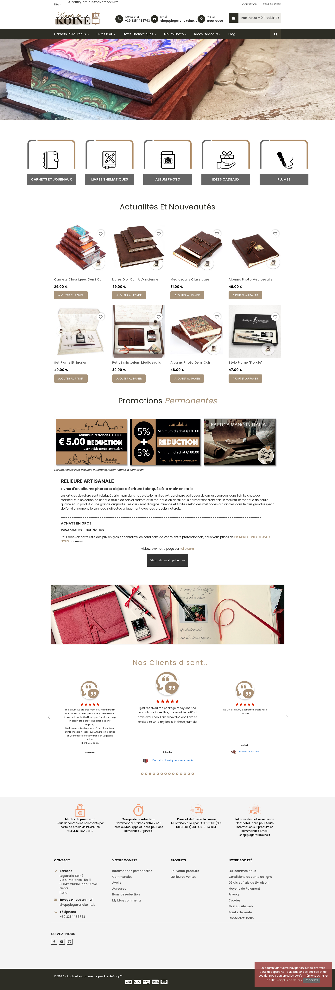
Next (286, 716)
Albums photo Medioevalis (250, 279)
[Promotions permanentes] (167, 614)
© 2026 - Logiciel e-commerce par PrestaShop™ (88, 976)
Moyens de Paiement (244, 889)
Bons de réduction (126, 894)
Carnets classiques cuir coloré (172, 760)
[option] (167, 79)
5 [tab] (158, 774)
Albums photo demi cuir (190, 362)
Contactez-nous (241, 918)
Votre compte (124, 860)
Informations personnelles (132, 871)
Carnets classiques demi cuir (79, 279)
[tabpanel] (167, 717)
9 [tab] (173, 774)
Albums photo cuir (249, 751)
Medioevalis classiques (190, 279)
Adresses (119, 889)
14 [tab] (193, 774)
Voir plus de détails (289, 980)
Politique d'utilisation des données (95, 2)
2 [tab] (146, 774)
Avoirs (117, 883)
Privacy (234, 894)
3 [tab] (150, 774)
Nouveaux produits (184, 871)
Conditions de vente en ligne (250, 877)
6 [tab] (162, 774)
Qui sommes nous (242, 871)
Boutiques (215, 21)
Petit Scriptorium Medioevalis (136, 362)
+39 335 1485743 (137, 21)
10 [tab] (177, 774)
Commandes (122, 877)
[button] (25, 79)
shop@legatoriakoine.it (178, 21)
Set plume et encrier (70, 362)
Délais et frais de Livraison (249, 883)
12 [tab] (185, 774)
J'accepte (311, 980)
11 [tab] (181, 774)
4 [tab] (154, 774)
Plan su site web (241, 906)
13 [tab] (189, 774)
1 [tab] (142, 774)
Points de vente (240, 912)
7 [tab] (165, 774)
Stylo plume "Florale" (245, 362)
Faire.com (187, 549)
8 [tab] (169, 774)
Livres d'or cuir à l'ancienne (135, 279)
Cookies (235, 900)
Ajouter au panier (71, 295)
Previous (48, 716)
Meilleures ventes (183, 877)
